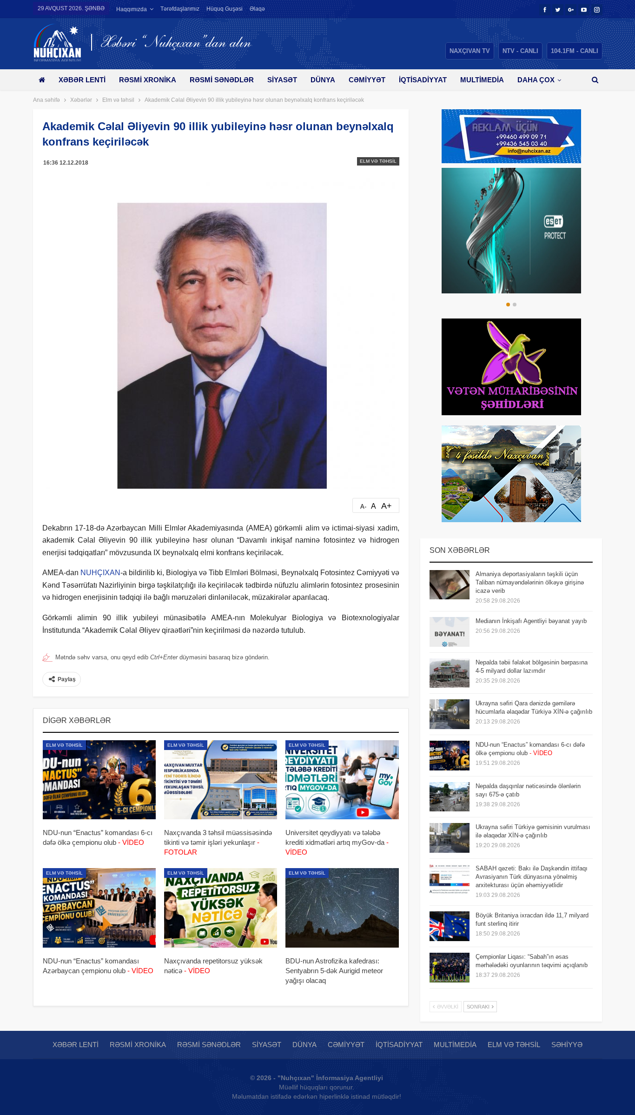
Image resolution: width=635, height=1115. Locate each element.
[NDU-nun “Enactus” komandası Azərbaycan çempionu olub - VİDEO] (99, 907)
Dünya (323, 80)
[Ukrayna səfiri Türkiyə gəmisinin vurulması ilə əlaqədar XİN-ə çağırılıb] (450, 838)
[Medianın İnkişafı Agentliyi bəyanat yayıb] (450, 632)
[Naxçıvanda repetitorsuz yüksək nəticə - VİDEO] (220, 907)
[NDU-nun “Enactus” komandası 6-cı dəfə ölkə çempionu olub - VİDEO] (99, 779)
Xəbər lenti (82, 80)
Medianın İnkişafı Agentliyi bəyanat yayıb (531, 620)
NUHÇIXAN (100, 573)
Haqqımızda (131, 9)
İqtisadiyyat (423, 80)
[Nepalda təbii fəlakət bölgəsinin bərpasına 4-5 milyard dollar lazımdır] (450, 673)
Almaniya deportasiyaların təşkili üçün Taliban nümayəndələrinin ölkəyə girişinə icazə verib (530, 582)
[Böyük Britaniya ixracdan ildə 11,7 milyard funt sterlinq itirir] (450, 926)
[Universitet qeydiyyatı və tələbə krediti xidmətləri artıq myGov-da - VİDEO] (341, 779)
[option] (511, 230)
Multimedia (482, 80)
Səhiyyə (566, 1045)
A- (363, 506)
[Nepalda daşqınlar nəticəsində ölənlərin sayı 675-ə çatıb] (450, 797)
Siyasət (282, 80)
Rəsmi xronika (147, 80)
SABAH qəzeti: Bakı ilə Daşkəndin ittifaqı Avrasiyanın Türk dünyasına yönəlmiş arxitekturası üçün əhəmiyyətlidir (532, 877)
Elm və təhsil (378, 161)
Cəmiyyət (367, 80)
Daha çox (536, 80)
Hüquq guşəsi (224, 9)
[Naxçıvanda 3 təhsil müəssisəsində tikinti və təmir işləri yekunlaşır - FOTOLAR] (220, 779)
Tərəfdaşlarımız (179, 9)
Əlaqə (257, 9)
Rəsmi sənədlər (222, 80)
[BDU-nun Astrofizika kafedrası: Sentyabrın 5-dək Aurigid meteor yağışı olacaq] (341, 907)
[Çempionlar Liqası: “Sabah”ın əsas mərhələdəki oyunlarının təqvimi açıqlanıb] (450, 967)
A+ (386, 506)
